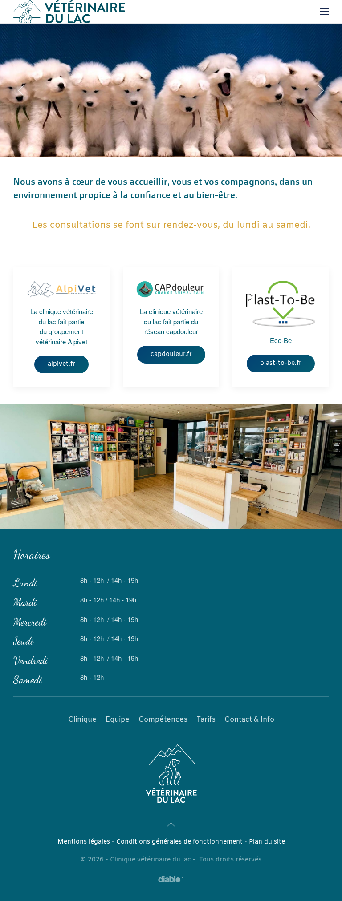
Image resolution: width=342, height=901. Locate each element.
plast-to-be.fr (280, 363)
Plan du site (267, 842)
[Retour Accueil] (69, 11)
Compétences (162, 719)
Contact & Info (249, 719)
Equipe (118, 719)
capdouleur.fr (171, 354)
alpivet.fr (61, 364)
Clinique (82, 719)
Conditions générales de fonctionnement (179, 842)
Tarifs (206, 719)
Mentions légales (83, 842)
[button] (324, 11)
